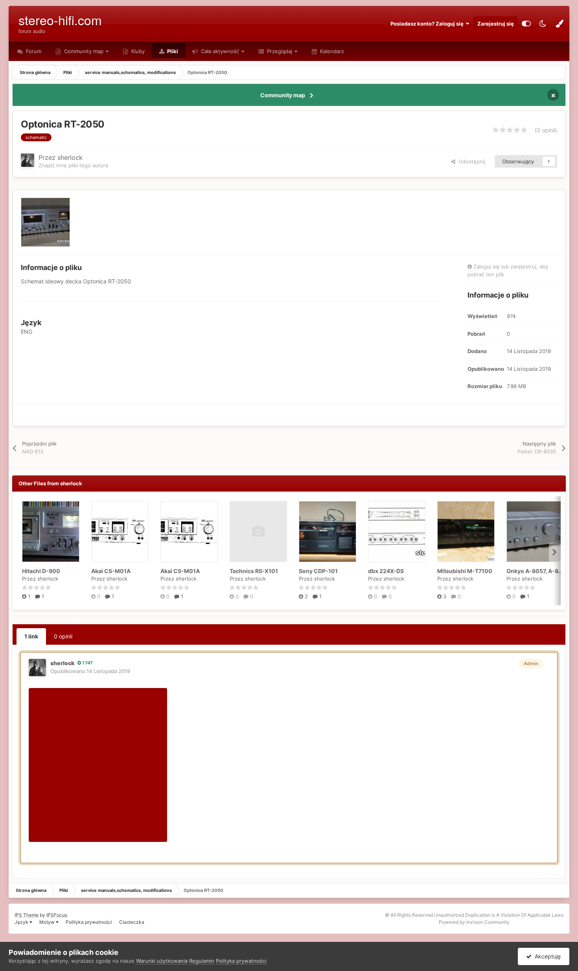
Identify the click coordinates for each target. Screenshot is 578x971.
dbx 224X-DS (386, 571)
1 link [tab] (31, 636)
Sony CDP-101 (318, 571)
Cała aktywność (219, 51)
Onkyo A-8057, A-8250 (537, 571)
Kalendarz (331, 51)
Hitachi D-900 (41, 571)
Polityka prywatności (89, 922)
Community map (84, 51)
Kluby (137, 51)
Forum (32, 51)
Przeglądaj (278, 51)
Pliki (172, 51)
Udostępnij (470, 161)
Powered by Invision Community (474, 922)
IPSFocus (56, 915)
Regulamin (201, 961)
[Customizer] (526, 23)
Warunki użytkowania (162, 961)
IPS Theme (27, 915)
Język (22, 922)
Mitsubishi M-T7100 (464, 571)
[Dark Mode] (543, 23)
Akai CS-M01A (111, 571)
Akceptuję (546, 956)
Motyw (47, 922)
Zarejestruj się (495, 23)
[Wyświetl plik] (50, 531)
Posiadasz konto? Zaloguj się (428, 23)
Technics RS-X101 (254, 571)
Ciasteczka (131, 922)
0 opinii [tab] (63, 636)
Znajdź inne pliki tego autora (73, 165)
